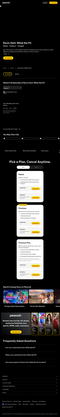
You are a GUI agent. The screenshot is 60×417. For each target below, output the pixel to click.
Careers (32, 404)
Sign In (45, 2)
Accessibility (26, 401)
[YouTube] (51, 404)
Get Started (53, 2)
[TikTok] (55, 399)
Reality (5, 46)
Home (5, 68)
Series (12, 68)
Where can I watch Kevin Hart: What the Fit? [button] (21, 355)
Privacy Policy (17, 401)
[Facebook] (51, 399)
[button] (15, 296)
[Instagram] (55, 404)
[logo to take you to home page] (6, 3)
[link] (13, 122)
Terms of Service (7, 401)
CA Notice (35, 401)
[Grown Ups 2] (48, 143)
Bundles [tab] (36, 167)
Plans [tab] (23, 167)
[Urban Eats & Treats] (12, 143)
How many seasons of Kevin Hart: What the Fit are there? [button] (25, 362)
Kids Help (25, 404)
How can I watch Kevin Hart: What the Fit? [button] (20, 348)
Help (19, 404)
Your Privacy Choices (11, 404)
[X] (51, 408)
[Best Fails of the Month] (30, 143)
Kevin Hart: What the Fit (24, 68)
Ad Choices (42, 401)
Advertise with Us (41, 404)
